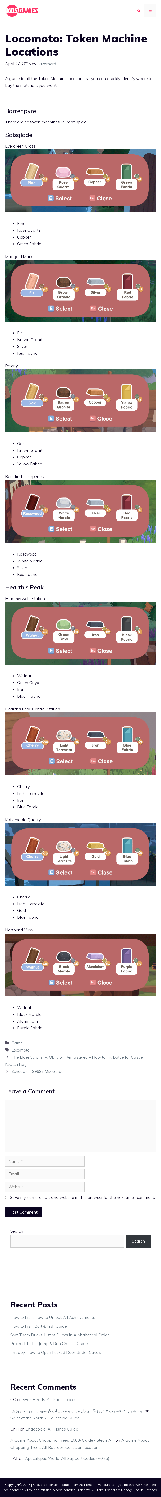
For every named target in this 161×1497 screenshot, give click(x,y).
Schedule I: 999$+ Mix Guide (38, 1071)
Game (17, 1042)
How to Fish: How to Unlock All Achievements (52, 1317)
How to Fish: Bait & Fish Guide (38, 1326)
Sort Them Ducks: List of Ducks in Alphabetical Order (59, 1334)
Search (16, 1231)
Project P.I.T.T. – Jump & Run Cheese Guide (49, 1343)
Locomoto (21, 1050)
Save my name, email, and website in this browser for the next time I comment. (82, 1197)
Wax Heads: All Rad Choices (49, 1399)
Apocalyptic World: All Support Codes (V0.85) (67, 1458)
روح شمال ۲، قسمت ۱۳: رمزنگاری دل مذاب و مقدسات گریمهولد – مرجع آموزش (77, 1410)
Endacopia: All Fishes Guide (52, 1429)
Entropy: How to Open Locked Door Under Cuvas (55, 1352)
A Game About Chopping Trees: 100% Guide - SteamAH (62, 1440)
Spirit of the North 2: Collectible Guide (44, 1417)
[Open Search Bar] (138, 10)
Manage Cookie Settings (139, 1490)
